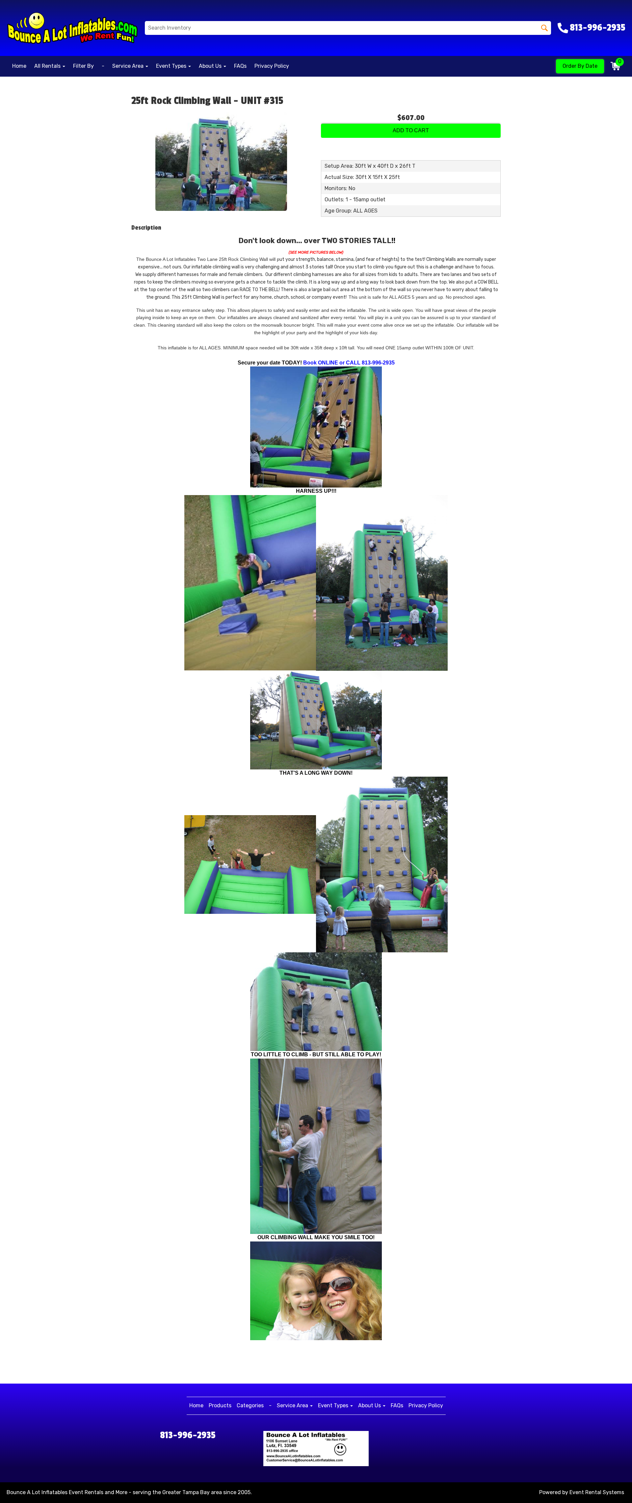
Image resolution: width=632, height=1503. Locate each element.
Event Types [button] (172, 66)
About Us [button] (211, 66)
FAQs (240, 66)
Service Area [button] (128, 66)
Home (19, 66)
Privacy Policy (271, 66)
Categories (250, 1405)
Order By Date (580, 66)
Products (220, 1405)
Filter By (83, 66)
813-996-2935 (188, 1435)
